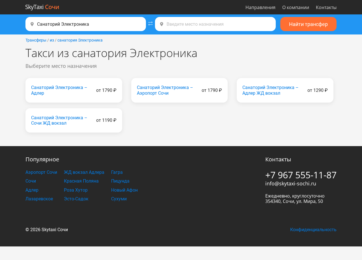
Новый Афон (124, 190)
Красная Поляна (81, 181)
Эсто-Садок (76, 198)
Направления (260, 7)
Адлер (31, 190)
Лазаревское (39, 198)
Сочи (30, 181)
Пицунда (120, 181)
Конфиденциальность (313, 229)
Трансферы (35, 40)
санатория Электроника (80, 40)
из (52, 40)
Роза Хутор (76, 190)
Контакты (326, 7)
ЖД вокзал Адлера (84, 172)
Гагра (117, 172)
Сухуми (119, 198)
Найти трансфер (308, 24)
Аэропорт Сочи (41, 172)
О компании (295, 7)
